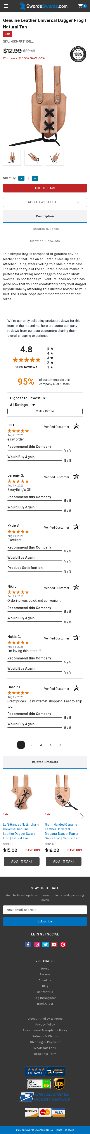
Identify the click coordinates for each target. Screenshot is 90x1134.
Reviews (45, 974)
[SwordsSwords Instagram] (36, 944)
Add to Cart (21, 861)
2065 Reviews (30, 367)
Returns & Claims (45, 1036)
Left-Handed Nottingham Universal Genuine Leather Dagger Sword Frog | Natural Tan (21, 831)
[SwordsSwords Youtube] (54, 944)
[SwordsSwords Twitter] (45, 944)
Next (81, 816)
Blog (45, 986)
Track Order (45, 1004)
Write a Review (45, 411)
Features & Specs (45, 229)
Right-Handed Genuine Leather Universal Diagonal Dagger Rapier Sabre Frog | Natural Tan (62, 831)
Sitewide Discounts (45, 241)
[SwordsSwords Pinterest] (62, 944)
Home (45, 968)
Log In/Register (45, 998)
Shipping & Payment (45, 1042)
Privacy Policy (45, 1024)
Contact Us (45, 992)
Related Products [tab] (45, 762)
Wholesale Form (45, 1048)
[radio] (51, 348)
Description (45, 216)
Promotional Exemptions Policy (45, 1030)
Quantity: (9, 177)
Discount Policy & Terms (45, 1019)
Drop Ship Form (45, 1054)
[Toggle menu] (6, 6)
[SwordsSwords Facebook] (28, 944)
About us (45, 980)
